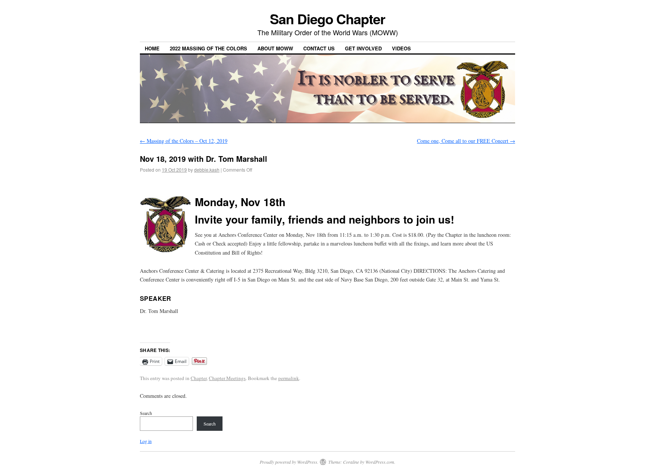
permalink (288, 378)
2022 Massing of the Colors (208, 48)
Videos (401, 48)
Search (146, 413)
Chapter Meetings (227, 378)
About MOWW (275, 48)
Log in (146, 441)
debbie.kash (206, 169)
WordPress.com (379, 462)
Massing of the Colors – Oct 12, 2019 (183, 140)
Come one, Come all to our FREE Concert (466, 140)
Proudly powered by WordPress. (289, 462)
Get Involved (363, 48)
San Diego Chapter (327, 18)
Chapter (199, 378)
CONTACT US (319, 48)
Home (152, 48)
